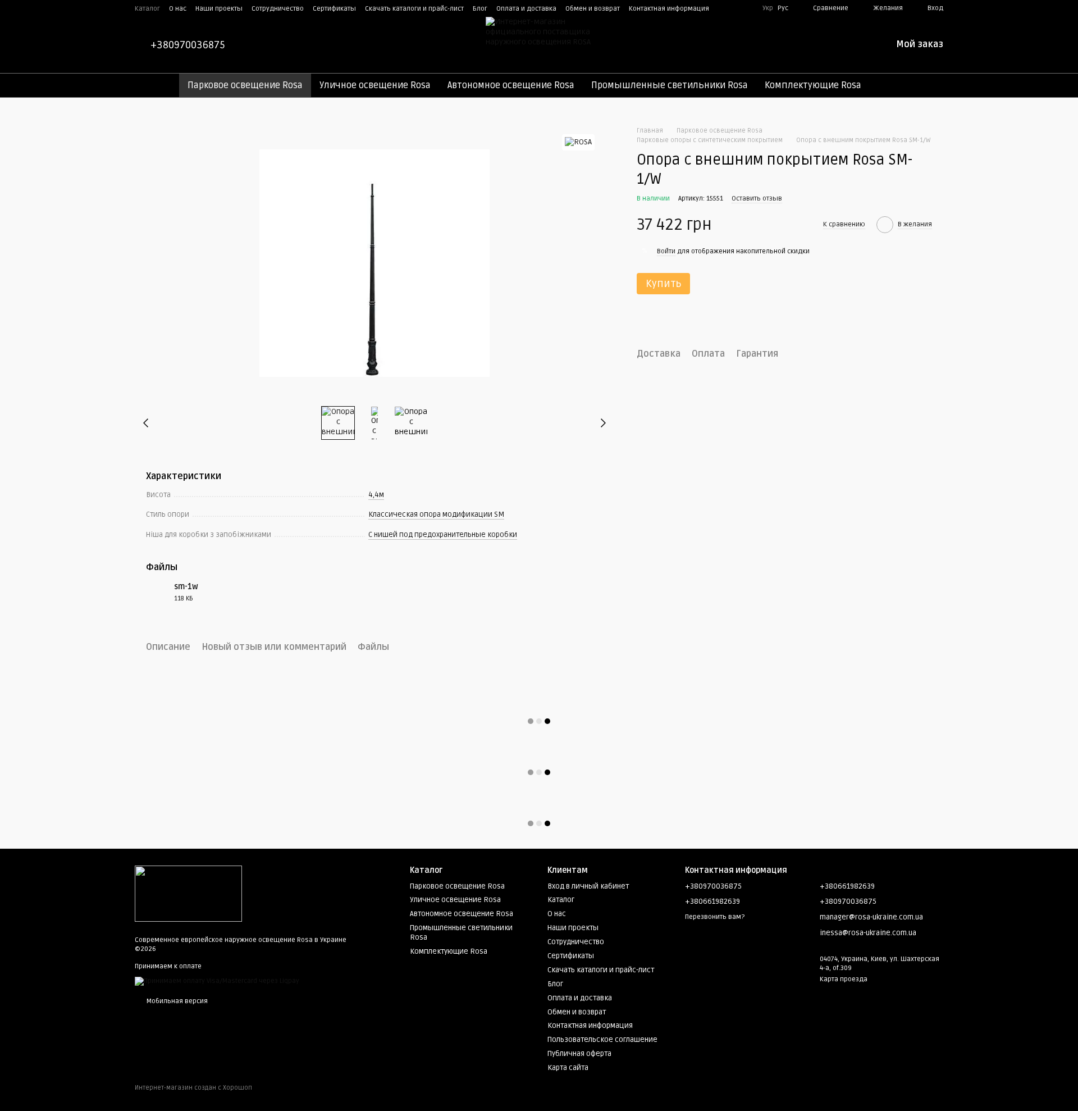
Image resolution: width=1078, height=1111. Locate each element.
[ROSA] (578, 142)
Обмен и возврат (592, 8)
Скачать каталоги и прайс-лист (414, 8)
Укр (767, 8)
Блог (480, 8)
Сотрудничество (278, 8)
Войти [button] (666, 251)
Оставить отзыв (757, 199)
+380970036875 (187, 45)
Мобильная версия (176, 1001)
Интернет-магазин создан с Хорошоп (193, 1087)
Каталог (147, 8)
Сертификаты (334, 8)
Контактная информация (669, 8)
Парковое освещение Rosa (245, 85)
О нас (177, 8)
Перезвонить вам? (714, 917)
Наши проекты (219, 8)
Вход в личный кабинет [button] (588, 886)
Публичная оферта (579, 1053)
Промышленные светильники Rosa (669, 85)
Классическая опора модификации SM (436, 514)
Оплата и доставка (526, 8)
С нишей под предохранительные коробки (442, 534)
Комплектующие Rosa (813, 85)
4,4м (376, 494)
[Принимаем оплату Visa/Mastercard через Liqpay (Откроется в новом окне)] (217, 981)
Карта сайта (567, 1067)
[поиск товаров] (890, 85)
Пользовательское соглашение (602, 1039)
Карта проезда (843, 979)
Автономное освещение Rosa (510, 85)
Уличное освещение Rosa (375, 85)
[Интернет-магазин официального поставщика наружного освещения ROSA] (188, 894)
